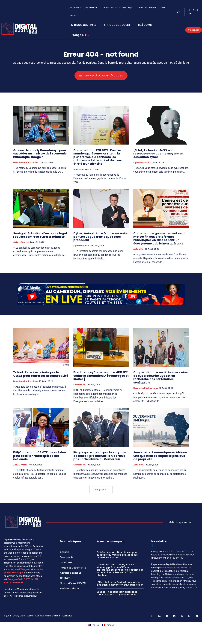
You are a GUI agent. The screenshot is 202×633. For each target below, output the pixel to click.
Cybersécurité (141, 162)
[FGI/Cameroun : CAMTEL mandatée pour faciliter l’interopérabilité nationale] (41, 427)
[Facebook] (190, 10)
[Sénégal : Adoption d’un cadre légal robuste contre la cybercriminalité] (41, 208)
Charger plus (100, 489)
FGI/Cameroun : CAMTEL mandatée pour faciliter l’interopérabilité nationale (39, 455)
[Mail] (167, 616)
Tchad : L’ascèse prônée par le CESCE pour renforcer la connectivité (40, 374)
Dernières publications (25, 162)
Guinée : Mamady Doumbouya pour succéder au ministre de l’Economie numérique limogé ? (40, 153)
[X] (197, 10)
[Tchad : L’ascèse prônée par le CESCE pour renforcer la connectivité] (41, 347)
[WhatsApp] (189, 616)
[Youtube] (190, 14)
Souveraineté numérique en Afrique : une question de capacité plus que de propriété (160, 455)
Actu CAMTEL (20, 465)
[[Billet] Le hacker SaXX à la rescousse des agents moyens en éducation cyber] (161, 125)
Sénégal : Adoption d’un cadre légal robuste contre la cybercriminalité (40, 235)
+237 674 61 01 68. (14, 582)
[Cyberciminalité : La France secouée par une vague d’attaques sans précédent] (101, 208)
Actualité (78, 169)
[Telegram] (174, 616)
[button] (178, 12)
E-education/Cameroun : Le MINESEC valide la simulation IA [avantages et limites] (101, 375)
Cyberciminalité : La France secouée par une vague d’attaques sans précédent (100, 236)
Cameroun (79, 384)
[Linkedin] (159, 616)
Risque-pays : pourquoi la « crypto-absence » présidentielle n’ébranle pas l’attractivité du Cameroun (99, 455)
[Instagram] (193, 10)
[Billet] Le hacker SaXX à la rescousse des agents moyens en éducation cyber (158, 153)
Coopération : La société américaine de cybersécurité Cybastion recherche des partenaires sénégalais (160, 377)
